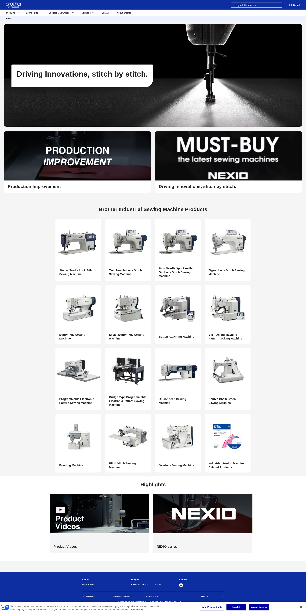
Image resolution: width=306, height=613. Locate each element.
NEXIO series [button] (167, 546)
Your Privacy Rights (212, 607)
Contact (157, 585)
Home (8, 19)
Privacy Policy (152, 596)
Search (296, 5)
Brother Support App (139, 585)
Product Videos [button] (65, 546)
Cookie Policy (136, 609)
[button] (77, 186)
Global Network (88, 596)
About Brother (88, 585)
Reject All (236, 607)
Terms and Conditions (122, 596)
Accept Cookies (259, 607)
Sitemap (204, 596)
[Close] (300, 607)
